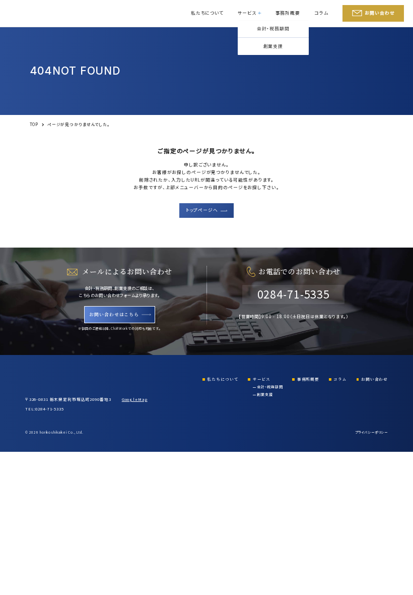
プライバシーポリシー (371, 432)
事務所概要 (288, 13)
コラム (321, 13)
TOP (34, 124)
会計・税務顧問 (273, 28)
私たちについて (207, 13)
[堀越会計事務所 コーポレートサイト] (35, 13)
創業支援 (273, 46)
